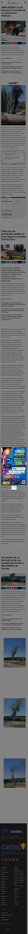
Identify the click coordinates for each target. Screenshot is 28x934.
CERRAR (14, 487)
